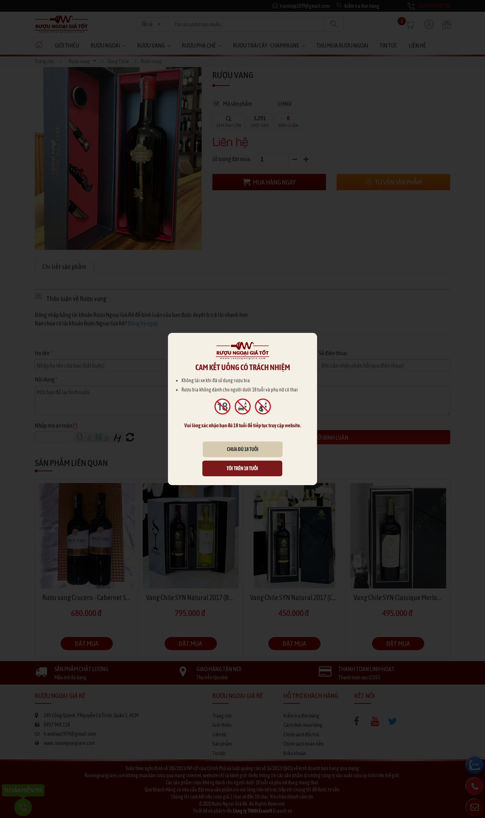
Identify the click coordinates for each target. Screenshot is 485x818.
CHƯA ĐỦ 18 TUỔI (242, 449)
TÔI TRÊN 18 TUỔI (242, 468)
